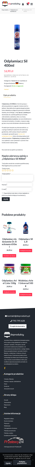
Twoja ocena (6, 168)
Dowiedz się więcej (9, 256)
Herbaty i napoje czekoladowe (12, 381)
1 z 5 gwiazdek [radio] (3, 170)
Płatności (6, 423)
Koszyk (6, 400)
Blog (5, 407)
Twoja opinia (6, 173)
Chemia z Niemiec (9, 379)
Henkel (6, 89)
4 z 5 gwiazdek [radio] (10, 170)
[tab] (9, 95)
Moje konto (7, 405)
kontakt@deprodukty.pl (18, 316)
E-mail (4, 189)
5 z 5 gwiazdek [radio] (12, 170)
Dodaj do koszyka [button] (25, 250)
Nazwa (4, 184)
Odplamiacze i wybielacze (14, 10)
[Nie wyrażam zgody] (33, 460)
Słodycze (6, 386)
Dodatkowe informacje (10, 435)
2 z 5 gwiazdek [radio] (5, 170)
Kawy (5, 384)
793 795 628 (18, 320)
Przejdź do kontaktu (17, 326)
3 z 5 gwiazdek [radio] (8, 170)
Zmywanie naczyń (9, 388)
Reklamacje (7, 426)
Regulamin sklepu (9, 418)
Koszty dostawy (8, 421)
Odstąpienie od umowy (10, 428)
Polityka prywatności (22, 462)
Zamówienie (7, 402)
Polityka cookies (8, 433)
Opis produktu (9, 95)
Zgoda (8, 463)
